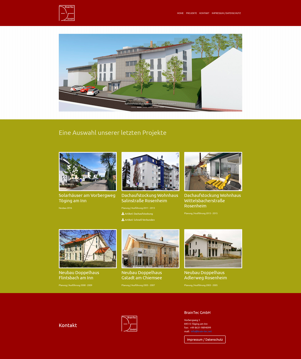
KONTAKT (204, 13)
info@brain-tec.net (201, 331)
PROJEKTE (191, 13)
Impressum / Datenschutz (205, 339)
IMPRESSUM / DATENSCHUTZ (226, 13)
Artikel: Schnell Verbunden (140, 219)
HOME (180, 13)
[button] (72, 73)
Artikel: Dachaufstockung (139, 213)
